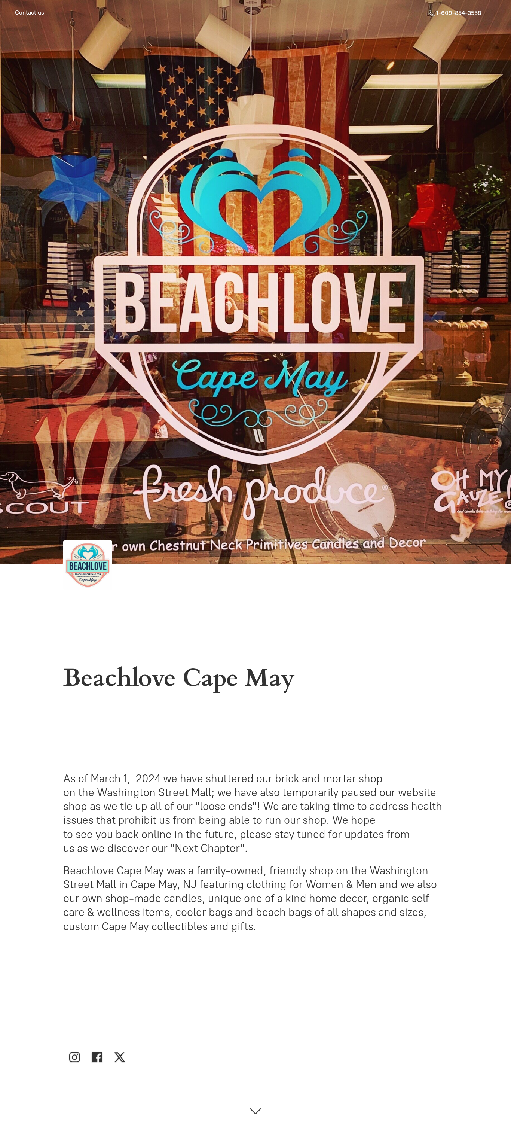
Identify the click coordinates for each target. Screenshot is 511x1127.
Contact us (29, 12)
